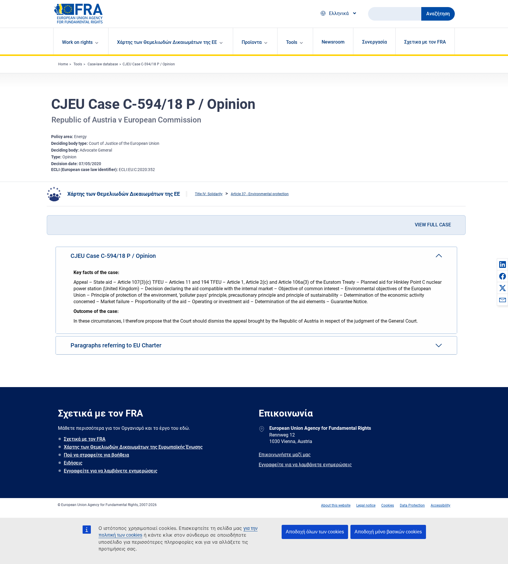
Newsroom (333, 42)
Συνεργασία (374, 42)
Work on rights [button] (77, 42)
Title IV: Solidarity (209, 194)
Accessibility (440, 505)
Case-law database (103, 64)
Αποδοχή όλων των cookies (315, 531)
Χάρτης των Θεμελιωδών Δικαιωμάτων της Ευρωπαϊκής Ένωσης (133, 447)
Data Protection (412, 505)
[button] (502, 264)
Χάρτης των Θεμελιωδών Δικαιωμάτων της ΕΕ (123, 194)
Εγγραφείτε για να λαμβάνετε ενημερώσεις (110, 471)
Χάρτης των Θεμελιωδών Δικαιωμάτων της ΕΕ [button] (167, 42)
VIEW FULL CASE (433, 225)
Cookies (387, 505)
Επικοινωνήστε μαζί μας (285, 454)
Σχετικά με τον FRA (85, 439)
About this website (335, 505)
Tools (77, 64)
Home (63, 64)
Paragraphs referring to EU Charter (116, 345)
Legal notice (365, 505)
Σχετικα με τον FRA (425, 42)
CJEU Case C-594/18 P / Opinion (149, 64)
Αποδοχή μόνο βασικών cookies (388, 531)
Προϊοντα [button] (252, 42)
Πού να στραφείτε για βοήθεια (96, 455)
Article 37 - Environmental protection (260, 194)
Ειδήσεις (73, 463)
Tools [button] (291, 42)
